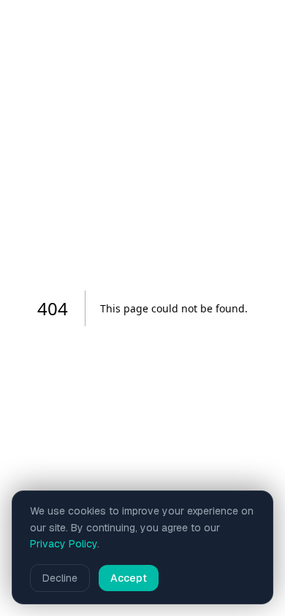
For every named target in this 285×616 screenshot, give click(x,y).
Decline (59, 578)
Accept (128, 578)
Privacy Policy (63, 543)
